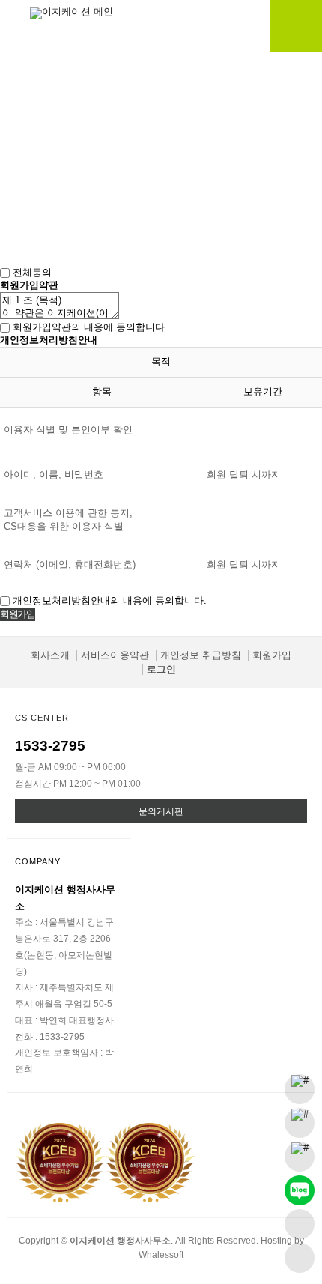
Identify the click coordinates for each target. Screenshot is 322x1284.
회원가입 (271, 655)
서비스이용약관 (115, 655)
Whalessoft (161, 1254)
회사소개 (50, 655)
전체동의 (32, 272)
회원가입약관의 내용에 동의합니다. (90, 327)
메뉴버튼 (296, 26)
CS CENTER (42, 717)
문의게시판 (161, 811)
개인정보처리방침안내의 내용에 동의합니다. (110, 600)
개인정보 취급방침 (200, 655)
